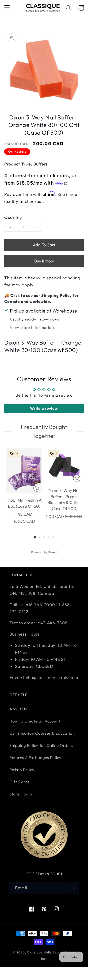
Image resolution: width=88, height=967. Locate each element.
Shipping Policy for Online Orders (41, 745)
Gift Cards (19, 781)
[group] (24, 486)
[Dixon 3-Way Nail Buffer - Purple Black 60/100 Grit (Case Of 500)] (64, 466)
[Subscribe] (72, 888)
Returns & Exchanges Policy (35, 757)
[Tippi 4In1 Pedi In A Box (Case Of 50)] (24, 471)
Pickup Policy (21, 769)
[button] (7, 8)
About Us (18, 708)
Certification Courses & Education (42, 733)
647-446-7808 (53, 622)
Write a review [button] (44, 408)
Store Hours (20, 793)
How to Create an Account (34, 721)
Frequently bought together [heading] (44, 431)
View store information (32, 327)
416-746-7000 (40, 604)
